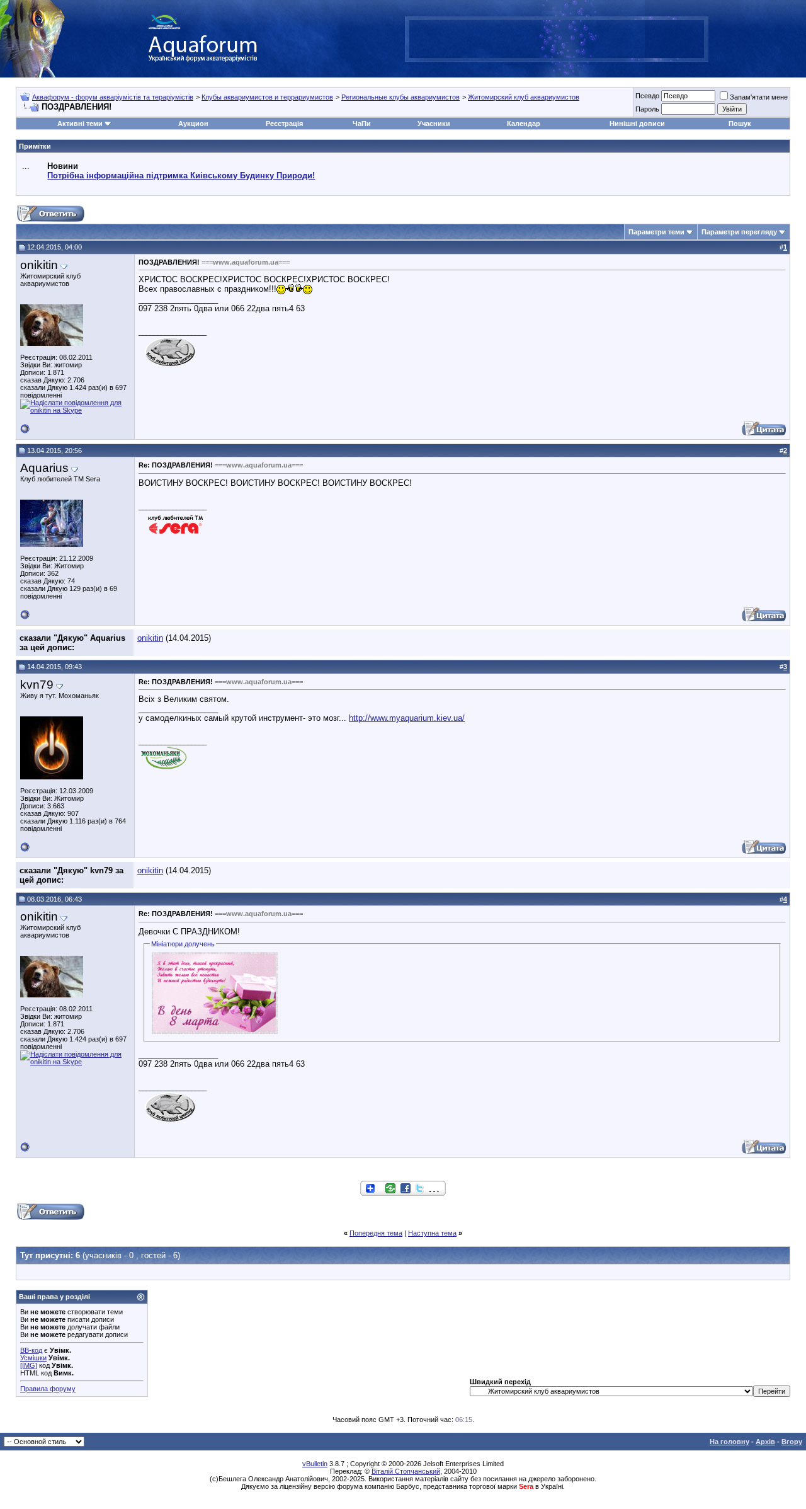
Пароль (647, 109)
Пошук (740, 123)
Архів (765, 1441)
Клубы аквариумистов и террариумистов (267, 97)
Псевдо (647, 96)
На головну (729, 1441)
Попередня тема (375, 1233)
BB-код (31, 1350)
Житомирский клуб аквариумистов (523, 97)
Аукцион (193, 123)
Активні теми (80, 123)
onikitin (150, 638)
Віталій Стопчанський (406, 1471)
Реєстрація (284, 123)
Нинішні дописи (637, 123)
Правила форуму (48, 1388)
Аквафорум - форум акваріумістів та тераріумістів (112, 97)
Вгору (791, 1441)
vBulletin (314, 1463)
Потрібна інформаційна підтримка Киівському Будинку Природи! (181, 175)
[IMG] (28, 1365)
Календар (523, 123)
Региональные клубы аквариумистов (400, 97)
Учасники (433, 123)
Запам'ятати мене (759, 97)
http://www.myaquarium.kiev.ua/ (407, 718)
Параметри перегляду (739, 232)
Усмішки (33, 1358)
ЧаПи (362, 123)
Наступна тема (432, 1233)
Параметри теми (656, 232)
